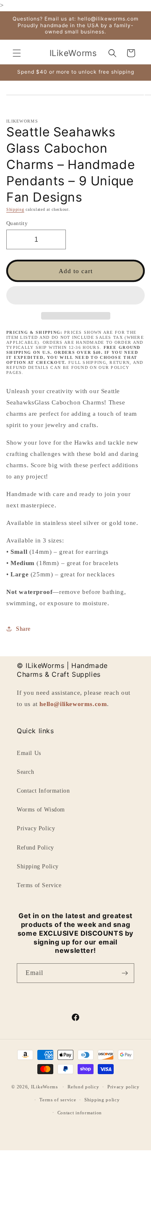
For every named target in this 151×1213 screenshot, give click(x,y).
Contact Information (43, 791)
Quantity (17, 223)
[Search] (112, 53)
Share (23, 629)
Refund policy (83, 1086)
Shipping (15, 209)
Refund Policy (35, 847)
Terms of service (57, 1099)
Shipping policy (102, 1099)
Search (25, 772)
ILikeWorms (44, 1086)
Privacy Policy (36, 828)
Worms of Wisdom (41, 809)
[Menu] (17, 53)
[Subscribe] (124, 973)
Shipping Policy (38, 866)
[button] (75, 295)
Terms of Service (39, 885)
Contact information (79, 1112)
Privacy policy (123, 1086)
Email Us (29, 753)
